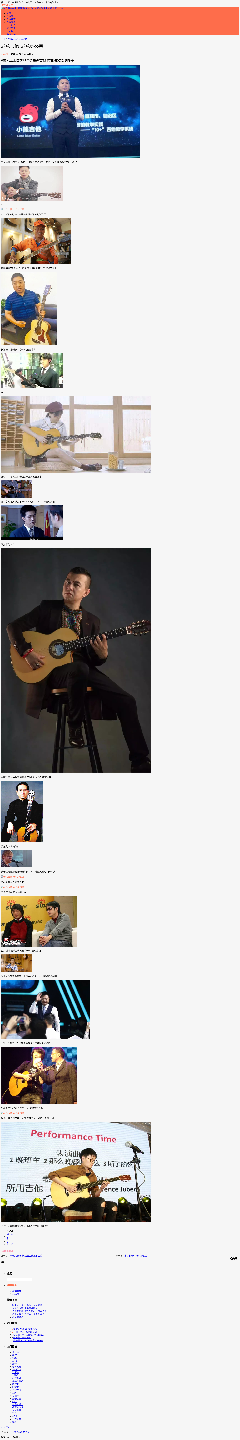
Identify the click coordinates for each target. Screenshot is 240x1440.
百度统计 (5, 1427)
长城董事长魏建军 (22, 1337)
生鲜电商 (16, 1410)
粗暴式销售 (17, 1404)
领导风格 (16, 1366)
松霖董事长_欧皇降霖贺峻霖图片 (29, 1335)
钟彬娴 (15, 1372)
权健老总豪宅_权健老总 (25, 1329)
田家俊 (15, 1387)
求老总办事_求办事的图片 (25, 1308)
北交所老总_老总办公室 (136, 1255)
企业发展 (16, 1390)
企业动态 (11, 19)
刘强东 (15, 1375)
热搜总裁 (11, 34)
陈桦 (14, 1358)
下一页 (10, 1244)
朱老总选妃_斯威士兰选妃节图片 (26, 1255)
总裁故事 (11, 22)
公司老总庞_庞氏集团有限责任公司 (29, 1311)
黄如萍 (15, 1396)
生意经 (10, 31)
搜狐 (14, 1422)
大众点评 (16, 1369)
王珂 (14, 1393)
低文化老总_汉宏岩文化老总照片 (28, 1314)
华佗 (14, 1355)
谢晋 (14, 1364)
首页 (3, 5)
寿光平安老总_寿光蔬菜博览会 (28, 1340)
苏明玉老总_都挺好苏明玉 (26, 1332)
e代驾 (15, 1416)
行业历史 (11, 25)
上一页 (10, 1234)
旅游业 (15, 1384)
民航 (14, 1401)
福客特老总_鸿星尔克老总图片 (27, 1305)
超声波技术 (17, 1407)
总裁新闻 (16, 1294)
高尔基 (15, 1361)
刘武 (14, 1413)
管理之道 (11, 28)
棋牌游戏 (16, 1378)
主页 (3, 39)
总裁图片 (23, 39)
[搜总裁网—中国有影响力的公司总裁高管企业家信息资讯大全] (32, 8)
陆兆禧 (15, 1352)
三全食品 (16, 1398)
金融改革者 (17, 1381)
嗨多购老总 (17, 1317)
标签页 (9, 5)
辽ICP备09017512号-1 (21, 1432)
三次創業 (16, 1419)
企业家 (10, 16)
